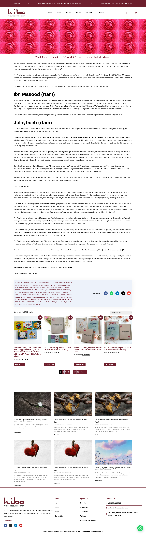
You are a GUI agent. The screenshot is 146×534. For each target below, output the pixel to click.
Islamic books (57, 287)
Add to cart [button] (19, 364)
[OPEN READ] (62, 13)
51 (78, 372)
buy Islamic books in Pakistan (61, 283)
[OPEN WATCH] (72, 13)
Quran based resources (62, 299)
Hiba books (35, 285)
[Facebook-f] (5, 525)
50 (75, 372)
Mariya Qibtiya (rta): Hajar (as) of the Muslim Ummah (113, 468)
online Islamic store (23, 294)
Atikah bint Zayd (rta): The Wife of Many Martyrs (30, 420)
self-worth (60, 302)
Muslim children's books (58, 292)
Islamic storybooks (54, 290)
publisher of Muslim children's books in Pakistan (34, 297)
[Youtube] (20, 525)
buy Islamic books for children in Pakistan (32, 283)
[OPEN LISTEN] (82, 13)
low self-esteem (40, 292)
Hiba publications (59, 285)
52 (82, 372)
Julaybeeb (66, 290)
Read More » (17, 432)
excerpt (27, 285)
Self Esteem (50, 302)
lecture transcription (24, 292)
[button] (126, 13)
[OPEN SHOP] (53, 13)
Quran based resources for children (30, 302)
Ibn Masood (29, 287)
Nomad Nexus (97, 531)
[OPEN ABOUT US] (94, 13)
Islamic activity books (43, 287)
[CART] (136, 13)
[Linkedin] (15, 525)
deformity (19, 285)
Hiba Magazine (46, 285)
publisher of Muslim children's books (57, 294)
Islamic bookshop (38, 290)
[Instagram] (10, 525)
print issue (36, 294)
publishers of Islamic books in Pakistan (36, 299)
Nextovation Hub (84, 531)
